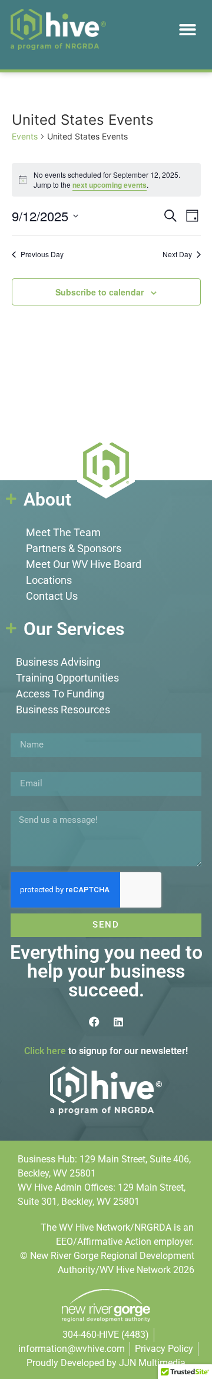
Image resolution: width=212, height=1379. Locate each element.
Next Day (177, 254)
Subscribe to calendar (99, 292)
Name (23, 728)
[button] (188, 30)
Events (25, 136)
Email (22, 767)
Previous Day (42, 254)
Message (29, 806)
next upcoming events (109, 185)
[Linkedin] (118, 1021)
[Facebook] (94, 1021)
